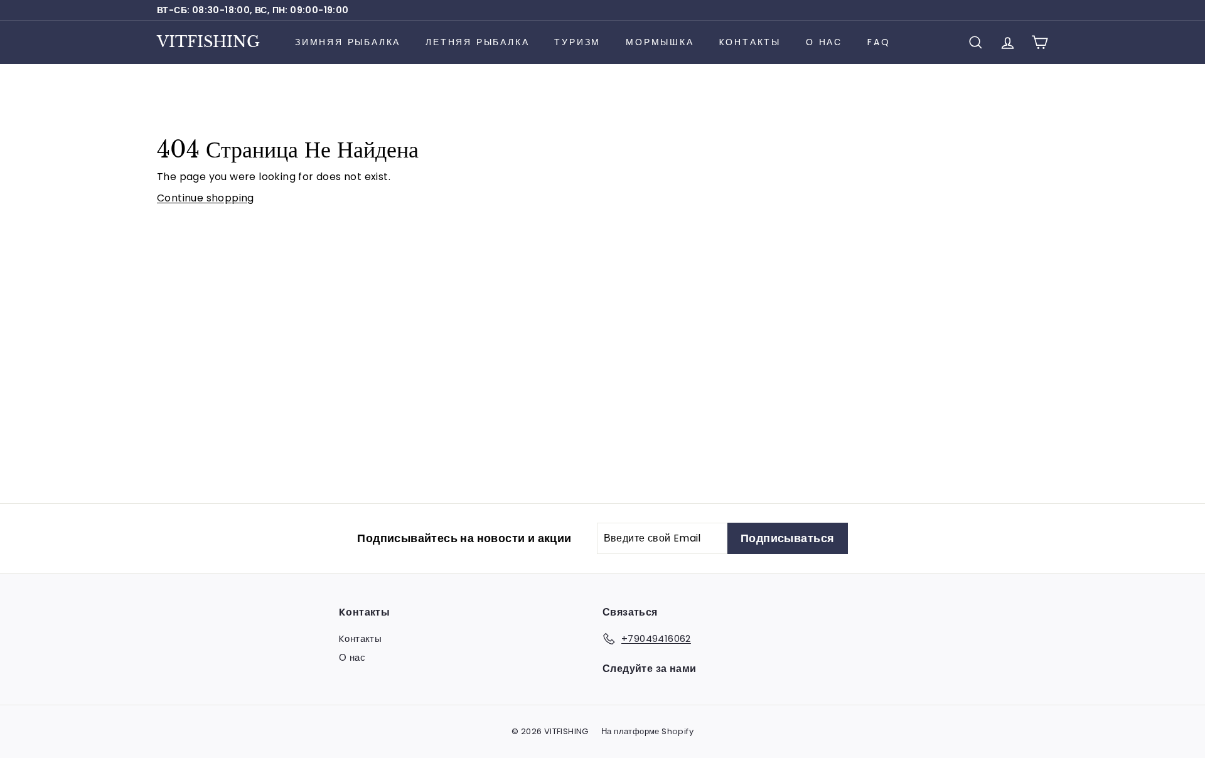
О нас (824, 42)
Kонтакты (750, 42)
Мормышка (660, 42)
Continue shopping (205, 198)
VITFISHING (208, 42)
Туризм (577, 42)
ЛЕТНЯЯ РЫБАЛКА (477, 42)
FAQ (878, 42)
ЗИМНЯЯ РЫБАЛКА (347, 42)
